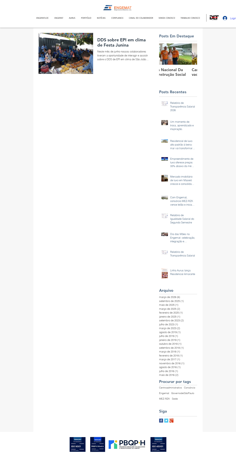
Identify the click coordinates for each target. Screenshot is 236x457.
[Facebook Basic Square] (161, 421)
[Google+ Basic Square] (171, 421)
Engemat (164, 393)
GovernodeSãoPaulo (182, 393)
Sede (175, 398)
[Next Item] (191, 54)
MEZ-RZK (164, 398)
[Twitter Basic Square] (166, 421)
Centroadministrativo (170, 387)
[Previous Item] (164, 54)
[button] (141, 18)
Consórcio (189, 387)
